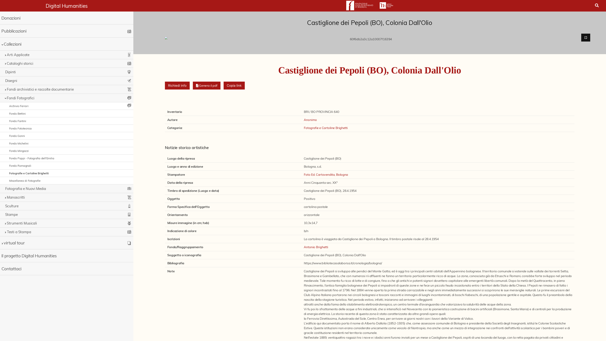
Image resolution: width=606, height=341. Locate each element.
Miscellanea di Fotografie (25, 180)
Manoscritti (16, 197)
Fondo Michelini (19, 143)
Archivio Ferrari (19, 106)
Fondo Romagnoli (20, 165)
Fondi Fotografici (20, 98)
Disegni (11, 80)
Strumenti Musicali (22, 223)
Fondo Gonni (17, 136)
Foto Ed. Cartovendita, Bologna (326, 174)
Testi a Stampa (19, 232)
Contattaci (11, 268)
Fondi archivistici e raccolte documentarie (40, 89)
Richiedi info (177, 85)
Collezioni (12, 44)
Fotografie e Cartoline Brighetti (29, 173)
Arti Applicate (18, 54)
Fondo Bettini (17, 113)
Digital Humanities (67, 6)
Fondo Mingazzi (19, 151)
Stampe (11, 214)
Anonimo (310, 120)
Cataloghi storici (20, 63)
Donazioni (10, 18)
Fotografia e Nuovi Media (25, 188)
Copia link (234, 85)
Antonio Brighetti (316, 247)
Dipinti (10, 72)
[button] (206, 86)
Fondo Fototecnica (20, 128)
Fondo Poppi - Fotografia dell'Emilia (31, 158)
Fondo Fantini (17, 121)
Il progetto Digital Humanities (29, 255)
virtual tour (14, 242)
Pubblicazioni (14, 31)
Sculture (12, 206)
